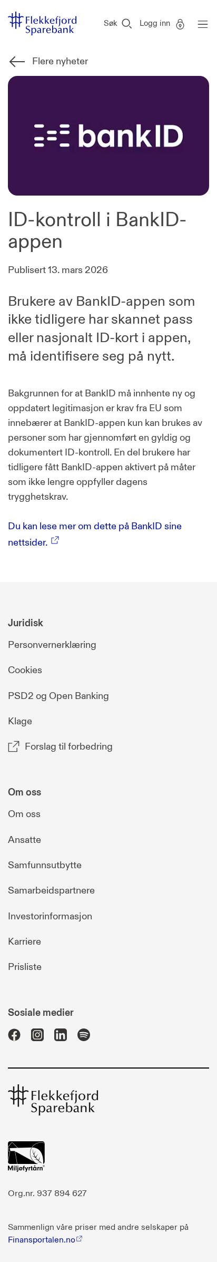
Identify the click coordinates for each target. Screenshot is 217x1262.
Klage (20, 721)
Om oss (24, 814)
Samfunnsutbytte (45, 865)
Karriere (24, 942)
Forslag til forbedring (69, 747)
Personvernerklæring (52, 645)
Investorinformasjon (50, 916)
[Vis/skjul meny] (200, 24)
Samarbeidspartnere (51, 891)
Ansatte (24, 840)
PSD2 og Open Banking (58, 696)
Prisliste (25, 967)
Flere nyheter (60, 61)
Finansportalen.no (41, 1240)
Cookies (25, 670)
